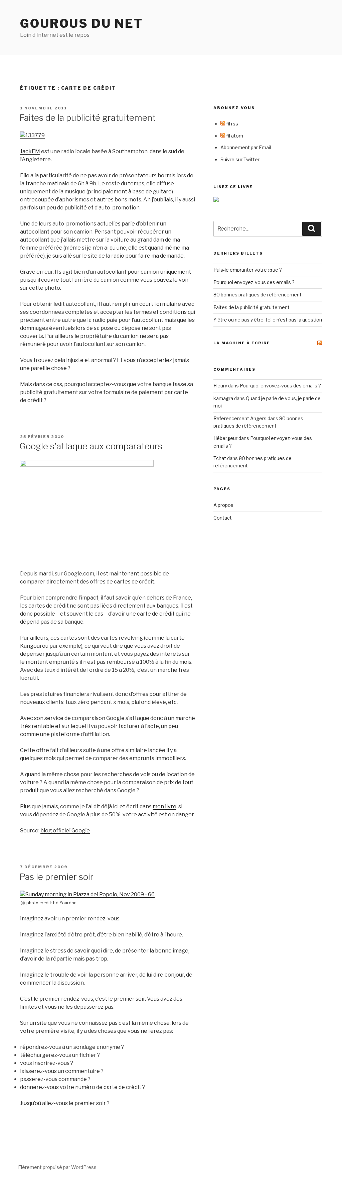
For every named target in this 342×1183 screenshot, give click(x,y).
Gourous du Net (81, 23)
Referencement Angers (240, 418)
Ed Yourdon (64, 902)
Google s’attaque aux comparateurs (90, 446)
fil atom (234, 136)
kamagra (223, 398)
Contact (222, 518)
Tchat (219, 458)
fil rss (231, 123)
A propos (223, 505)
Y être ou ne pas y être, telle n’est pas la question (267, 320)
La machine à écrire (241, 343)
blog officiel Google (65, 830)
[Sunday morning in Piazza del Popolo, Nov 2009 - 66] (87, 894)
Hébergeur (225, 438)
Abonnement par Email (245, 147)
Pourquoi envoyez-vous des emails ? (254, 282)
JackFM (30, 151)
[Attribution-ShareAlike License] (22, 902)
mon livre (164, 806)
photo (32, 902)
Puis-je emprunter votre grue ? (247, 270)
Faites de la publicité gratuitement (87, 117)
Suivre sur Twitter (240, 159)
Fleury (220, 385)
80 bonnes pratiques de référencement (257, 294)
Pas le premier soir (56, 877)
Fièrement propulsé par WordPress (57, 1167)
